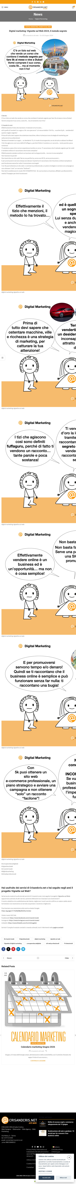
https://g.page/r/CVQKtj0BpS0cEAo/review (16, 911)
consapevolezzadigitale (34, 943)
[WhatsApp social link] (43, 1146)
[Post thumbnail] (42, 1124)
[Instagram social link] (35, 1146)
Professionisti (68, 943)
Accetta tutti (46, 1177)
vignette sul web (55, 939)
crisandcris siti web (32, 35)
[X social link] (34, 1)
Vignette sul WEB (45, 27)
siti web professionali (52, 943)
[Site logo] (38, 7)
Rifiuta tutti (63, 1177)
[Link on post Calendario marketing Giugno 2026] (38, 1006)
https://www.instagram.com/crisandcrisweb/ (24, 920)
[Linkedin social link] (40, 1)
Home (31, 19)
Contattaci (30, 1167)
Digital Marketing (41, 19)
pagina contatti (58, 927)
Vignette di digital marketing (13, 943)
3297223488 (8, 1138)
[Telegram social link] (43, 1)
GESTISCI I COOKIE (45, 1171)
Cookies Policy (32, 1163)
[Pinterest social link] (37, 1)
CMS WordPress (57, 1149)
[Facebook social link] (32, 1)
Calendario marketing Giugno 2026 (38, 1047)
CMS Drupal (55, 1152)
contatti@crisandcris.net (14, 1140)
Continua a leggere (38, 1061)
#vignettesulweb (24, 939)
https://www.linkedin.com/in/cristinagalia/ (22, 923)
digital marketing (40, 939)
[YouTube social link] (37, 1146)
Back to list (38, 958)
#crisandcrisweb (9, 939)
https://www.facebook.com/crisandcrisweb (24, 918)
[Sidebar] (2, 357)
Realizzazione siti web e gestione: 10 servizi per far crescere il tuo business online (61, 1133)
